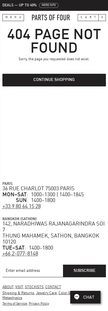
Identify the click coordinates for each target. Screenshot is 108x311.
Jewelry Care (46, 293)
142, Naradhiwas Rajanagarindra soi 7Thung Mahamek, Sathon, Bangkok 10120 (53, 232)
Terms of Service (14, 304)
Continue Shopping (54, 80)
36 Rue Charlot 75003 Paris (38, 188)
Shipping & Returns (18, 293)
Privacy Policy (39, 304)
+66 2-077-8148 (20, 254)
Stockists (34, 287)
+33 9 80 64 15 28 (21, 206)
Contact (53, 287)
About (8, 287)
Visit (19, 287)
